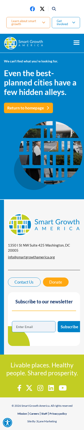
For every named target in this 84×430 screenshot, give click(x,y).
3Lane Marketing (46, 421)
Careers (34, 413)
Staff (44, 413)
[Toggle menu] (76, 42)
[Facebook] (32, 8)
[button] (52, 8)
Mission (22, 413)
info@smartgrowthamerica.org (31, 257)
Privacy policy (58, 413)
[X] (42, 8)
